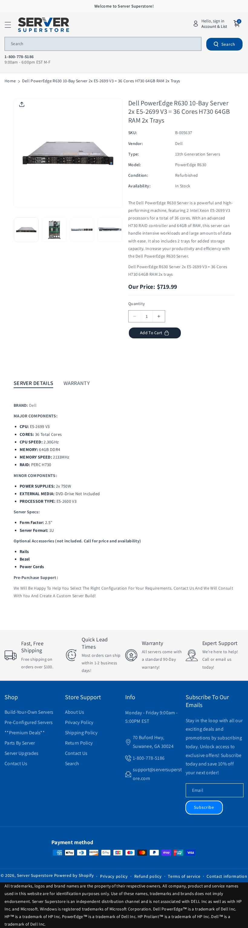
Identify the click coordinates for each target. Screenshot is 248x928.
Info (130, 697)
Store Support (83, 697)
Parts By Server (20, 743)
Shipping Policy (81, 732)
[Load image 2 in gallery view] (54, 229)
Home (10, 81)
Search (228, 44)
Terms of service (184, 876)
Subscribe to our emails (207, 701)
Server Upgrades (22, 753)
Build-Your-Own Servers (29, 712)
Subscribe (204, 807)
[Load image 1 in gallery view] (26, 229)
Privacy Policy (79, 722)
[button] (11, 24)
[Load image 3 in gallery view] (82, 229)
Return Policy (79, 743)
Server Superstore (35, 875)
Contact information (227, 876)
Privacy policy (114, 876)
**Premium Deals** (25, 732)
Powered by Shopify (74, 875)
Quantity (136, 303)
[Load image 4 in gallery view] (109, 229)
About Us (74, 712)
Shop (11, 697)
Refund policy (148, 876)
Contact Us (16, 763)
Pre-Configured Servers (29, 722)
